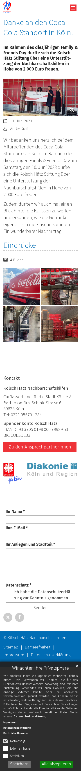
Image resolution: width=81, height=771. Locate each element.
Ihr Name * (15, 511)
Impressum (10, 722)
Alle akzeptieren (56, 764)
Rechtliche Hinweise (15, 733)
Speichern (19, 764)
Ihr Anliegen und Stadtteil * (30, 544)
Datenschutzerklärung (29, 716)
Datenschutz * (18, 585)
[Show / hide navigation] (73, 8)
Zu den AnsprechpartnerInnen (40, 447)
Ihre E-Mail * (17, 527)
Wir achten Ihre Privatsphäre (40, 668)
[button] (7, 617)
